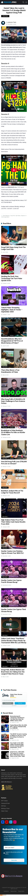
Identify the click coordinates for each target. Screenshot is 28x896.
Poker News (5, 16)
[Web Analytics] (3, 895)
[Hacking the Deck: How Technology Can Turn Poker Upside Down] (14, 264)
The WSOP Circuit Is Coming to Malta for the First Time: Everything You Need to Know (18, 736)
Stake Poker (4, 811)
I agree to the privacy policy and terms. (14, 853)
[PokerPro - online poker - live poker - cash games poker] (8, 2)
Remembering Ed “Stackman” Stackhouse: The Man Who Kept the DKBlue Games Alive (17, 718)
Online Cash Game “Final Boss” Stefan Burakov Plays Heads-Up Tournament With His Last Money (13, 641)
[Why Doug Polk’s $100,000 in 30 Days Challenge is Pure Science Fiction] (14, 387)
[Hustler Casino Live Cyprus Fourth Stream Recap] (14, 568)
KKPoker (3, 806)
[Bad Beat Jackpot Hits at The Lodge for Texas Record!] (14, 479)
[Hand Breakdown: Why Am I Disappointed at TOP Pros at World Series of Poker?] (14, 327)
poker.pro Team (12, 22)
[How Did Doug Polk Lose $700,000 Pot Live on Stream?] (14, 450)
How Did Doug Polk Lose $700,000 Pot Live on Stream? (14, 463)
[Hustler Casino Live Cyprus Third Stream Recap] (14, 597)
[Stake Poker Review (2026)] (5, 696)
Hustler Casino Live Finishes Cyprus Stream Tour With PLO (12, 552)
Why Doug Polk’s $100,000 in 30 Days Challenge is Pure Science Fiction (13, 401)
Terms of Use (13, 891)
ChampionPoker (5, 803)
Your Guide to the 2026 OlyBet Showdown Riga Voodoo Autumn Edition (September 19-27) (17, 745)
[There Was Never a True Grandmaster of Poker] (14, 358)
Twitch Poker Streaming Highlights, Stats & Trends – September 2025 (11, 310)
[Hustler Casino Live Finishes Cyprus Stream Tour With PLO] (14, 539)
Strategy (12, 335)
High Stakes (17, 215)
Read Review (8, 703)
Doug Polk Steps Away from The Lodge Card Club (13, 248)
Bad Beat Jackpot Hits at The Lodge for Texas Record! (12, 492)
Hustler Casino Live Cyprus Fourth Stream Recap (11, 581)
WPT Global (4, 800)
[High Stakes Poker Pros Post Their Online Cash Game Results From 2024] (14, 508)
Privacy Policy (21, 891)
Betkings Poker (5, 808)
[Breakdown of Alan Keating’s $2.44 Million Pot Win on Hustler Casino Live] (14, 418)
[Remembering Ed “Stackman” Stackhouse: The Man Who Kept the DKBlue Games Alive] (5, 723)
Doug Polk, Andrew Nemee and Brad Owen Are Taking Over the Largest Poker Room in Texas (12, 672)
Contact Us (6, 891)
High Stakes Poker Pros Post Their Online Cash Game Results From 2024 (13, 522)
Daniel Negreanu (6, 215)
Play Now (20, 703)
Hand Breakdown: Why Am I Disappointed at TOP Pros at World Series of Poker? (12, 341)
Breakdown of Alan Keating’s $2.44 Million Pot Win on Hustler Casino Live (13, 432)
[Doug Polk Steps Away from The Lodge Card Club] (14, 235)
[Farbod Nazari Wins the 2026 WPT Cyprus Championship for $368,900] (5, 731)
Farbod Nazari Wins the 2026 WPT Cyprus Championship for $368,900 (18, 726)
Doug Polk (12, 215)
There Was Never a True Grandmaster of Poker (10, 371)
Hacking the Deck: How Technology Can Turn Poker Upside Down (11, 278)
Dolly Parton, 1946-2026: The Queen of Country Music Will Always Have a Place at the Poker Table (17, 754)
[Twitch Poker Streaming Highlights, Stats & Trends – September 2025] (14, 295)
